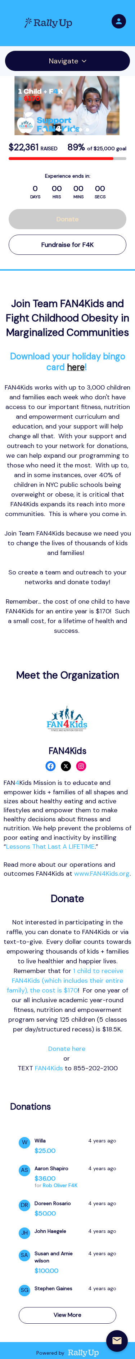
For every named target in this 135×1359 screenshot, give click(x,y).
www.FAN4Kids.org (102, 873)
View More (67, 1315)
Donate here (66, 1048)
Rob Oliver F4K (60, 1185)
